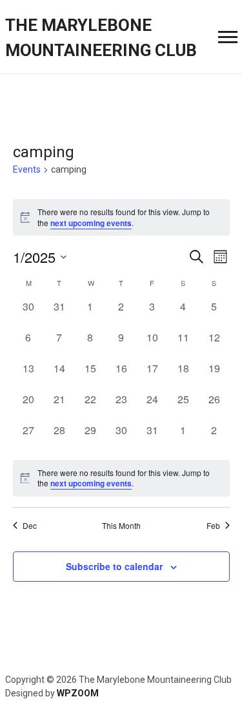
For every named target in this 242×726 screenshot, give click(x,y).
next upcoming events (91, 223)
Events (27, 169)
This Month (121, 526)
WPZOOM (78, 693)
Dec (30, 526)
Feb (213, 526)
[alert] (121, 478)
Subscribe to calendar (114, 566)
